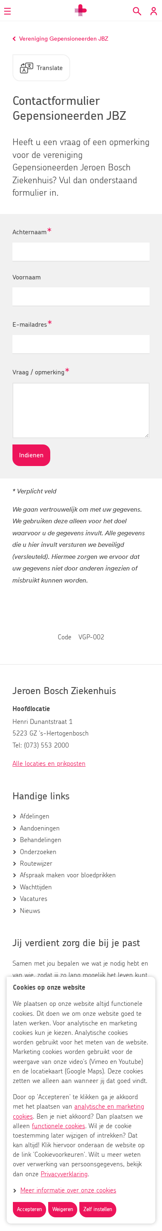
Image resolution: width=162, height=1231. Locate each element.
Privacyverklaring (64, 1174)
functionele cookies (58, 1126)
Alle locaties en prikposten (49, 763)
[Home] (81, 10)
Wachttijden (36, 887)
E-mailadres (29, 325)
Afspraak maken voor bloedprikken (68, 875)
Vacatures (33, 899)
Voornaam (26, 277)
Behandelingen (40, 840)
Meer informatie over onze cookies (68, 1190)
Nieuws (30, 911)
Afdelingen (34, 816)
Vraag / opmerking (38, 372)
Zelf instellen (97, 1209)
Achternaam (29, 232)
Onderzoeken (38, 852)
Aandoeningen (40, 828)
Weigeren (62, 1209)
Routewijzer (36, 863)
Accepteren (29, 1209)
